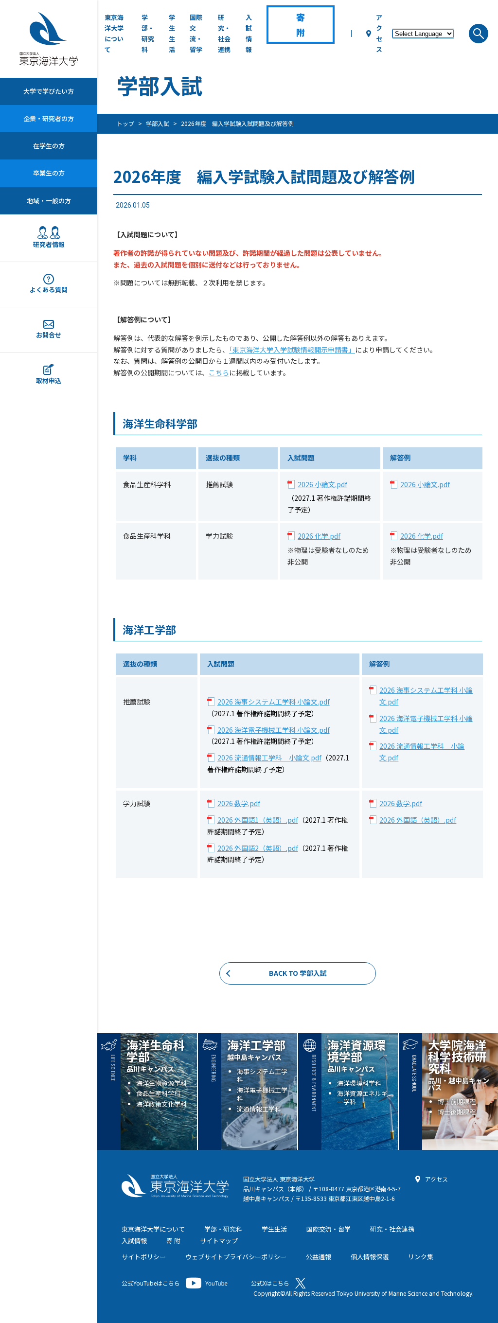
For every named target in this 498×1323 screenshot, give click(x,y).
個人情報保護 (370, 1256)
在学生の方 (49, 145)
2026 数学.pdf (238, 803)
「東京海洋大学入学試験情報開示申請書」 (292, 349)
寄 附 (173, 1240)
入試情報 (249, 33)
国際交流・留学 (196, 33)
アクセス (379, 33)
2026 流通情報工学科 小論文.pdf (269, 757)
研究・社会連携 (224, 33)
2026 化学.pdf (319, 536)
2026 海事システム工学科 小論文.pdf (273, 701)
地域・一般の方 (49, 200)
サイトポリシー (144, 1256)
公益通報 (318, 1256)
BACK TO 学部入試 (298, 973)
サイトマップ (219, 1240)
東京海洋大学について (114, 33)
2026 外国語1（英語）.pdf (257, 820)
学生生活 (172, 33)
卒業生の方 (49, 172)
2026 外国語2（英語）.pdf (257, 848)
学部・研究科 (148, 33)
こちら (219, 372)
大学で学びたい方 (48, 91)
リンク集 (420, 1256)
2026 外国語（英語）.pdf (417, 820)
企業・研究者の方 (48, 118)
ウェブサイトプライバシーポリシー (235, 1256)
